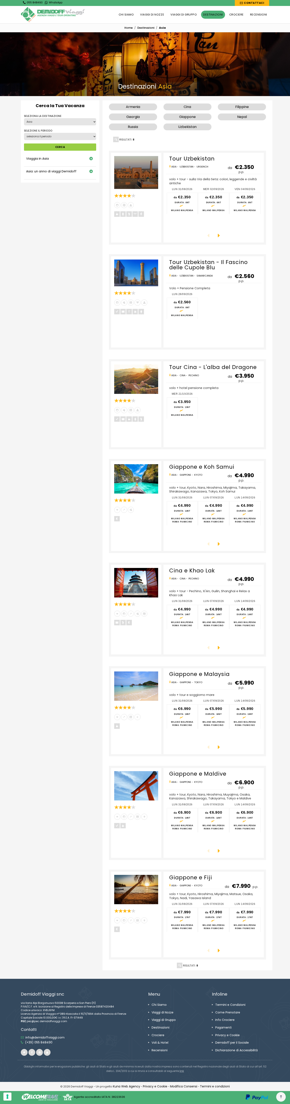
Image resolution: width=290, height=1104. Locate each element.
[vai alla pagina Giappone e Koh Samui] (136, 479)
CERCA (60, 147)
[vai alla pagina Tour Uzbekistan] (136, 172)
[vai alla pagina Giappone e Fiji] (136, 889)
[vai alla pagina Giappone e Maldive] (136, 785)
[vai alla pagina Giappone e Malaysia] (136, 686)
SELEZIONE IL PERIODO (38, 130)
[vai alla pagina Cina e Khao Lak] (136, 582)
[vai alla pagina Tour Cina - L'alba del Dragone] (136, 379)
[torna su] (281, 1097)
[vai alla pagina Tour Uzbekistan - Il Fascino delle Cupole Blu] (136, 273)
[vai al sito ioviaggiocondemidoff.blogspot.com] (47, 1052)
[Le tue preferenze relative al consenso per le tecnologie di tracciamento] (7, 1097)
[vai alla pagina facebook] (31, 1052)
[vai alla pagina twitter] (24, 1052)
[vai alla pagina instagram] (39, 1052)
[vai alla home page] (52, 14)
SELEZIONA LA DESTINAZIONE (42, 116)
